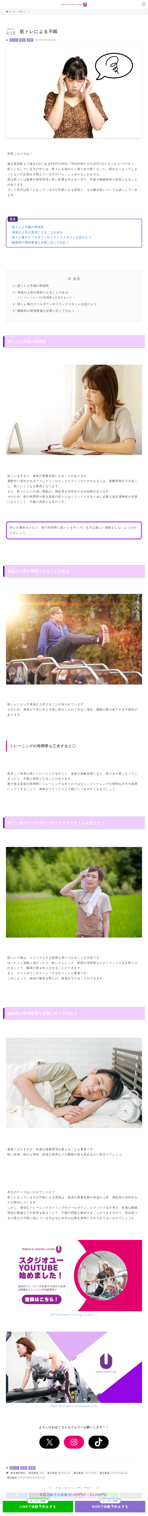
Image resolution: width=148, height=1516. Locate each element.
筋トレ (13, 40)
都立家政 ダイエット (58, 1473)
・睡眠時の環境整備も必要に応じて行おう (39, 242)
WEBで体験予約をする (110, 1506)
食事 (30, 40)
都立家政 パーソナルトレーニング (26, 1477)
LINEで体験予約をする (37, 1506)
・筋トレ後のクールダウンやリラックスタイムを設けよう (50, 237)
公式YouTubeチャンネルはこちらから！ (74, 1314)
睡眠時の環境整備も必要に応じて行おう (46, 310)
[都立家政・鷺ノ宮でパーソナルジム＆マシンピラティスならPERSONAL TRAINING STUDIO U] (74, 4)
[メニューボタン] (143, 4)
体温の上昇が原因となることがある (43, 292)
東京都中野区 (18, 1473)
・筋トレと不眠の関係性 (26, 227)
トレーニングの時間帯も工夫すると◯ (48, 297)
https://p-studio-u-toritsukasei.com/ (74, 1406)
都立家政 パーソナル (85, 1473)
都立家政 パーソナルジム (114, 1473)
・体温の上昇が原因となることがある (36, 232)
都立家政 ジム (36, 1473)
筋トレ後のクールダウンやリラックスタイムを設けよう (57, 304)
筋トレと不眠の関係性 (33, 285)
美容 (22, 40)
